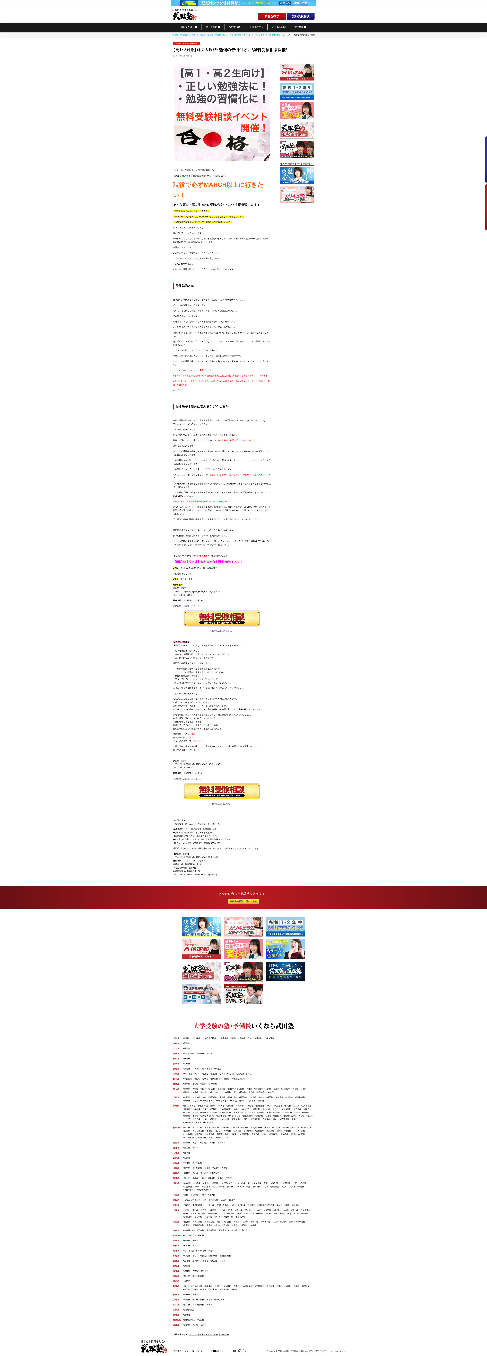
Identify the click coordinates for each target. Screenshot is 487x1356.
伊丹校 (228, 1222)
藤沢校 (216, 1127)
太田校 (195, 1084)
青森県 (176, 1043)
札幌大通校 (269, 1038)
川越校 (231, 1089)
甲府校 (187, 1163)
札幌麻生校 (223, 1038)
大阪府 (176, 1210)
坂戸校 (251, 1092)
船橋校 (262, 1097)
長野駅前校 (197, 1168)
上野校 (214, 1112)
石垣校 (204, 1325)
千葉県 (176, 1097)
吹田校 (202, 1213)
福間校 (234, 1289)
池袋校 (213, 1106)
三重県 (176, 1195)
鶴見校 (279, 1131)
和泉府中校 (303, 1213)
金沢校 (187, 1153)
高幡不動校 (221, 1116)
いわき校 (196, 1069)
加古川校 (254, 1222)
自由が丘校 (246, 1109)
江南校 (265, 1187)
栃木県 (176, 1078)
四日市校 (194, 1195)
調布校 (257, 1109)
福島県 (176, 1068)
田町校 (269, 1106)
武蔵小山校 (238, 1112)
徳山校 (214, 1261)
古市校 (268, 1213)
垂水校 (226, 1225)
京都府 (176, 1205)
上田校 (207, 1168)
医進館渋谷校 (290, 1116)
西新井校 (285, 1119)
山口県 (176, 1260)
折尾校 (204, 1289)
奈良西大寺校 (189, 1230)
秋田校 (187, 1058)
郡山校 (218, 1069)
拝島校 (297, 1112)
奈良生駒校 (211, 1230)
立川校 (230, 1106)
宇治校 (271, 1205)
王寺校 (201, 1230)
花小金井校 (208, 1122)
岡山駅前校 (201, 1251)
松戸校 (253, 1097)
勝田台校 (244, 1097)
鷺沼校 (294, 1134)
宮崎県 (176, 1314)
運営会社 (178, 1351)
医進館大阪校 (279, 1213)
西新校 (236, 1286)
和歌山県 (177, 1235)
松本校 (187, 1168)
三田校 (276, 1222)
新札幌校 (196, 1038)
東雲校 (294, 1119)
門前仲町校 (203, 1106)
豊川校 (284, 1187)
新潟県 (176, 1142)
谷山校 (201, 1320)
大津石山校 (189, 1200)
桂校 (287, 1205)
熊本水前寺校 (198, 1305)
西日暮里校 (248, 1116)
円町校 (242, 1205)
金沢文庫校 (248, 1131)
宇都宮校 (188, 1079)
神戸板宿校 (265, 1222)
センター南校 (299, 1131)
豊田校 (287, 1183)
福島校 (187, 1069)
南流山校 (279, 1097)
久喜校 (295, 1089)
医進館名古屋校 (205, 1190)
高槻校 (231, 1210)
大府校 (247, 1187)
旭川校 (234, 1038)
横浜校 (195, 1127)
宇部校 (205, 1261)
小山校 (197, 1079)
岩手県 (176, 1048)
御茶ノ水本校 (189, 1106)
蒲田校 (309, 1116)
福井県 (176, 1157)
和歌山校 (188, 1235)
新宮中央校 (306, 1286)
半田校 (304, 1183)
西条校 (204, 1256)
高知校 (187, 1281)
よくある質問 (279, 27)
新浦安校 (196, 1097)
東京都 (176, 1105)
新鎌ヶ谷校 (232, 1097)
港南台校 (295, 1127)
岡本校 (209, 1225)
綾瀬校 (205, 1119)
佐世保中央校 (198, 1299)
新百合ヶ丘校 (222, 1134)
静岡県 (176, 1178)
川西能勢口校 (198, 1225)
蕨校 (235, 1092)
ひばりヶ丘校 (234, 1116)
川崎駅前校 (201, 1137)
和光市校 (215, 1092)
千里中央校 (305, 1210)
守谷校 (231, 1074)
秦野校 (288, 1131)
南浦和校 (259, 1089)
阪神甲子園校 (287, 1222)
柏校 (205, 1097)
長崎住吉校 (219, 1299)
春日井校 (217, 1183)
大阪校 (187, 1210)
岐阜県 (176, 1173)
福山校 (195, 1256)
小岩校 (187, 1112)
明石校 (220, 1222)
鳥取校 (187, 1240)
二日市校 (260, 1286)
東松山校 (204, 1092)
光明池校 (208, 1217)
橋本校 (286, 1127)
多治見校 (204, 1173)
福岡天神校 (189, 1286)
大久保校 (235, 1225)
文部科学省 (224, 1334)
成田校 (270, 1097)
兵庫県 (176, 1222)
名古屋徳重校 (218, 1187)
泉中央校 (200, 1053)
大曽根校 (188, 1187)
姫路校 (187, 1222)
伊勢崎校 (213, 1084)
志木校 (249, 1089)
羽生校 (243, 1092)
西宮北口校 (209, 1222)
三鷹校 (268, 1116)
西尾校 (238, 1187)
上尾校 (268, 1089)
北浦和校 (286, 1089)
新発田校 (221, 1143)
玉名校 (209, 1305)
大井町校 (266, 1109)
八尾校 (287, 1210)
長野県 (176, 1168)
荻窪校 (296, 1106)
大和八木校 (244, 1230)
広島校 (187, 1256)
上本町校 (259, 1210)
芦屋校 (236, 1222)
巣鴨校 (214, 1109)
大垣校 (195, 1173)
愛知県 (176, 1183)
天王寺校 (204, 1210)
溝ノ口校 (219, 1131)
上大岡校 (237, 1131)
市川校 (187, 1097)
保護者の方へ (256, 27)
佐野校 (226, 1079)
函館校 (242, 1038)
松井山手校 (209, 1205)
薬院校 (195, 1289)
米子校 (195, 1240)
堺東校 (214, 1210)
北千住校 (277, 1109)
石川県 (176, 1152)
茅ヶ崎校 (284, 1134)
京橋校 (239, 1213)
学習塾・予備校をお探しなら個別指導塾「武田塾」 (306, 1351)
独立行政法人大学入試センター (203, 1334)
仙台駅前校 (189, 1053)
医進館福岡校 (247, 1286)
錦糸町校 (188, 1109)
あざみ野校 (205, 1127)
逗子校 (199, 1134)
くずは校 (291, 1213)
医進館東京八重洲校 (192, 1122)
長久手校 (206, 1187)
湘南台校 (270, 1131)
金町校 (205, 1109)
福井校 (187, 1158)
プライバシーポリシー (195, 1351)
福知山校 (295, 1205)
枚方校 (222, 1210)
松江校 (187, 1245)
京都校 (187, 1205)
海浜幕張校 (301, 1097)
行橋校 (296, 1286)
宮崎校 (187, 1315)
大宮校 (195, 1089)
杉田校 (302, 1134)
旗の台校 (278, 1116)
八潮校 (272, 1092)
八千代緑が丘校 (207, 1101)
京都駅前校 (197, 1205)
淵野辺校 (274, 1134)
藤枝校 (212, 1178)
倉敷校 (211, 1251)
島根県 (176, 1245)
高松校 (187, 1271)
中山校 (209, 1131)
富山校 (187, 1148)
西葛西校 (260, 1106)
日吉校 (187, 1131)
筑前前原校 (224, 1289)
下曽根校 (213, 1289)
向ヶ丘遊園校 (198, 1131)
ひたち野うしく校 (243, 1074)
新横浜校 (225, 1127)
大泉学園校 (250, 1112)
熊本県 (176, 1304)
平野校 (195, 1210)
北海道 (176, 1038)
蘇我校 (261, 1101)
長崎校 (187, 1299)
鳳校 (186, 1213)
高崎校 (187, 1084)
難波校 (231, 1213)
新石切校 (198, 1217)
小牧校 (197, 1187)
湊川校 (187, 1225)
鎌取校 (242, 1101)
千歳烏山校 (287, 1112)
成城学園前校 (225, 1109)
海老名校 (235, 1134)
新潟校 (187, 1143)
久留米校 (219, 1286)
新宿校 (250, 1106)
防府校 (222, 1261)
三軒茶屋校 (306, 1106)
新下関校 (196, 1261)
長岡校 (204, 1143)
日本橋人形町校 (207, 1116)
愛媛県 (176, 1276)
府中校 (306, 1112)
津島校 (301, 1187)
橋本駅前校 (199, 1235)
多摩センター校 (273, 1112)
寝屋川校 (248, 1210)
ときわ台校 (224, 1119)
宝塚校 (245, 1222)
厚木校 (187, 1127)
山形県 (176, 1063)
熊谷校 (187, 1089)
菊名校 (211, 1137)
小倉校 (199, 1286)
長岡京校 (251, 1205)
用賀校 (195, 1116)
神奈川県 (177, 1127)
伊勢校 (204, 1195)
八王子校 (278, 1106)
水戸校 (197, 1074)
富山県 (176, 1147)
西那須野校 (216, 1079)
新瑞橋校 (275, 1187)
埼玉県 (176, 1089)
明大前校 (297, 1109)
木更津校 (289, 1097)
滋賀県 (176, 1200)
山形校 (187, 1064)
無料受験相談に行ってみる (243, 901)
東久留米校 (236, 1119)
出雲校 (195, 1245)
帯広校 (259, 1038)
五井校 (234, 1101)
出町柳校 (262, 1205)
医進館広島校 (225, 1256)
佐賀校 (187, 1294)
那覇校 (187, 1325)
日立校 (214, 1074)
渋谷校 (195, 1112)
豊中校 (239, 1210)
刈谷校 (242, 1183)
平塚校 (245, 1127)
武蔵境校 (266, 1119)
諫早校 (209, 1299)
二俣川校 (260, 1131)
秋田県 (176, 1058)
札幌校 (187, 1038)
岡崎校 (197, 1183)
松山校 (187, 1276)
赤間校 (187, 1289)
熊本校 (187, 1305)
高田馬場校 (240, 1106)
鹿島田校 (255, 1134)
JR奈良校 (233, 1230)
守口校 (222, 1213)
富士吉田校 (197, 1163)
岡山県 (176, 1250)
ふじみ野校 (226, 1092)
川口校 (204, 1089)
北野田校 (188, 1217)
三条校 (212, 1143)
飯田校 (216, 1168)
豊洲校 (214, 1119)
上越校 (195, 1143)
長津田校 (245, 1134)
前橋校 (204, 1084)
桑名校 (212, 1195)
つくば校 (188, 1074)
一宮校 (295, 1183)
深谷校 (187, 1092)
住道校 (268, 1210)
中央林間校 (189, 1134)
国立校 (276, 1119)
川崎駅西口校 (222, 1137)
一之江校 (188, 1119)
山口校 (187, 1261)
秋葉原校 (259, 1116)
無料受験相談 (301, 16)
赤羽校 (236, 1109)
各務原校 (215, 1173)
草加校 (276, 1089)
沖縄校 (195, 1325)
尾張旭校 (256, 1187)
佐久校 (224, 1168)
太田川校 (206, 1183)
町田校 (221, 1106)
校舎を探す (272, 16)
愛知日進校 (277, 1183)
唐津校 (195, 1294)
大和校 (267, 1127)
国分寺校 (307, 1109)
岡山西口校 (189, 1251)
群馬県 (176, 1084)
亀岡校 (279, 1205)
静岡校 (187, 1178)
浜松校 (195, 1178)
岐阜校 (187, 1173)
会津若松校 (207, 1069)
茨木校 (295, 1210)
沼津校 (204, 1178)
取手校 (222, 1074)
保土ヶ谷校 (189, 1137)
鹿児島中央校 (189, 1320)
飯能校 (195, 1092)
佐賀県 (176, 1294)
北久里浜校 (209, 1134)
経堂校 (247, 1119)
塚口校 (218, 1225)
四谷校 (288, 1106)
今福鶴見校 (249, 1213)
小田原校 (235, 1127)
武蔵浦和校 (261, 1092)
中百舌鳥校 (240, 1217)
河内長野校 (212, 1213)
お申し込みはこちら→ (222, 631)
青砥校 (301, 1116)
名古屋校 (188, 1183)
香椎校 (228, 1286)
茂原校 (187, 1101)
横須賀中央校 (256, 1127)
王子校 (197, 1119)
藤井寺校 (229, 1217)
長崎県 (176, 1299)
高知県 (176, 1281)
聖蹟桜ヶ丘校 (225, 1112)
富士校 (220, 1178)
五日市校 (213, 1256)
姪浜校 (279, 1286)
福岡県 (176, 1286)
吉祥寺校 (287, 1109)
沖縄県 (176, 1325)
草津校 (223, 1200)
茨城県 (176, 1073)
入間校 (304, 1089)
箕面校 (193, 1213)
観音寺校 (204, 1271)
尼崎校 (245, 1225)
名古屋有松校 (189, 1190)
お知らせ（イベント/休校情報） (186, 43)
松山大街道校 (198, 1276)
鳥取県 (176, 1240)
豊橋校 (266, 1183)
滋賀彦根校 (213, 1200)
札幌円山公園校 (209, 1038)
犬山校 (292, 1187)
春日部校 (240, 1089)
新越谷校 (221, 1089)
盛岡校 (187, 1048)
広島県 (176, 1255)
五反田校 (256, 1119)
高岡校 (195, 1148)
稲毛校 (195, 1101)
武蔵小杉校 (306, 1127)
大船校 (265, 1134)
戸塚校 (228, 1131)
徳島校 (187, 1266)
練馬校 (197, 1109)
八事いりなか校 (230, 1183)
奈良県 (176, 1230)
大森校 (187, 1116)
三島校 (229, 1178)
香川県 (176, 1271)
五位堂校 (222, 1230)
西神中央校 (300, 1222)
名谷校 (253, 1225)
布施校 (260, 1213)
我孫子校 (251, 1101)
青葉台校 (277, 1127)
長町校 (209, 1053)
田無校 (261, 1112)
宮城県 (176, 1053)
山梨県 (176, 1163)
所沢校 (212, 1089)
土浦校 (205, 1074)
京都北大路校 (222, 1205)
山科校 (234, 1205)
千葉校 (222, 1097)
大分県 (176, 1309)
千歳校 (250, 1038)
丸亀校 (195, 1271)
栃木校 (205, 1079)
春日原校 (270, 1286)
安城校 (230, 1187)
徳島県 (176, 1265)
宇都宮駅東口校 (238, 1079)
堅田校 (232, 1200)
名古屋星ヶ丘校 (254, 1183)
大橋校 (288, 1286)
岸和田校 (277, 1210)
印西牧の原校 (222, 1101)
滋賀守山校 (201, 1200)
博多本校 (208, 1286)
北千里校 (219, 1217)
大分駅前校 (189, 1310)
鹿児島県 (177, 1319)
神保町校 (204, 1112)
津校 (186, 1195)
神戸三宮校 (197, 1222)
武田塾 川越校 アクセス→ (188, 606)
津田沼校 (213, 1097)
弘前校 (187, 1043)
